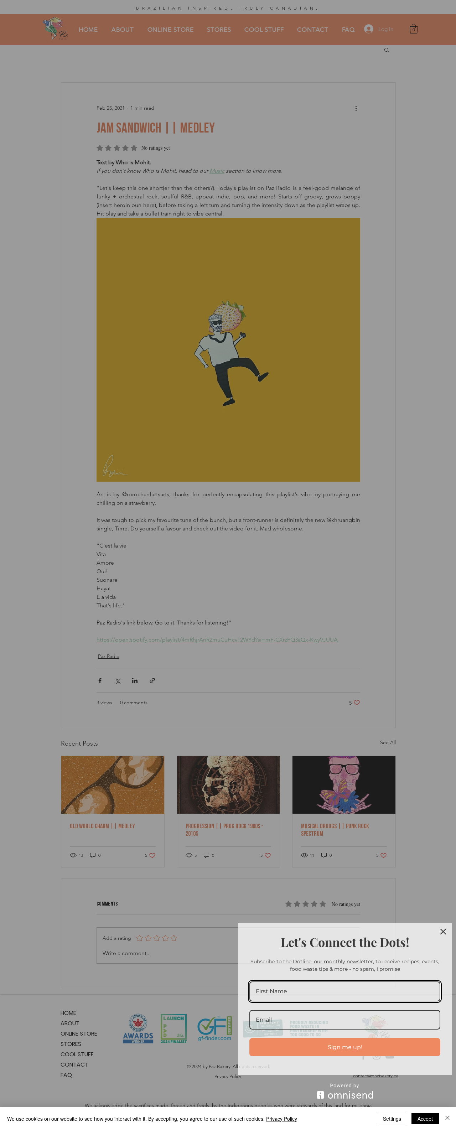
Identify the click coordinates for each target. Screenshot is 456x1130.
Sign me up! (345, 1047)
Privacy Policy (281, 1118)
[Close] (443, 931)
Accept (425, 1118)
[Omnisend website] (345, 1091)
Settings (392, 1118)
